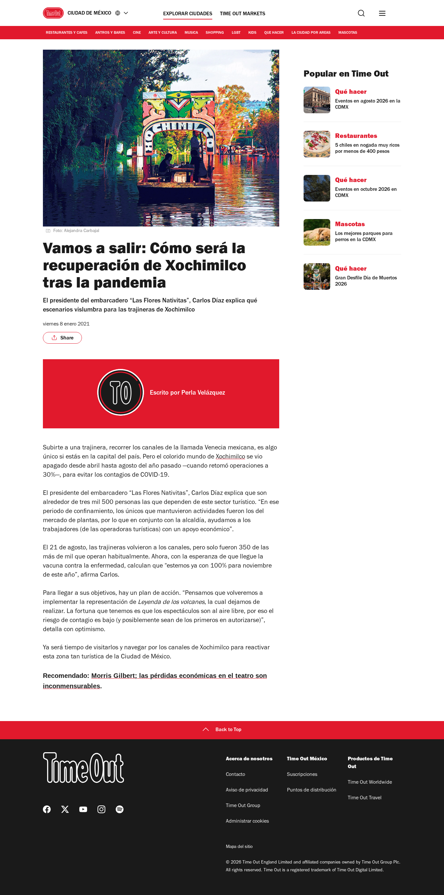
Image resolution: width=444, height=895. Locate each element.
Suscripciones (302, 775)
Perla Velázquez (203, 393)
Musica (191, 33)
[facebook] (47, 809)
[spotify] (120, 809)
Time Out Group (243, 806)
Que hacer (274, 33)
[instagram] (101, 809)
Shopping (215, 33)
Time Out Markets (242, 14)
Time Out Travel (365, 798)
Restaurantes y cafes (66, 33)
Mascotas (347, 33)
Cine (137, 33)
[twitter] (65, 809)
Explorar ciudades (187, 14)
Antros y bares (110, 33)
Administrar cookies (247, 821)
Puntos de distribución (311, 790)
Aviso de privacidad (247, 790)
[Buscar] (361, 13)
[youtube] (83, 809)
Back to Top (228, 730)
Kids (252, 33)
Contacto (235, 775)
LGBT (236, 33)
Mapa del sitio (239, 847)
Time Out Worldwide (370, 782)
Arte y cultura (163, 33)
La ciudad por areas (311, 33)
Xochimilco (230, 457)
